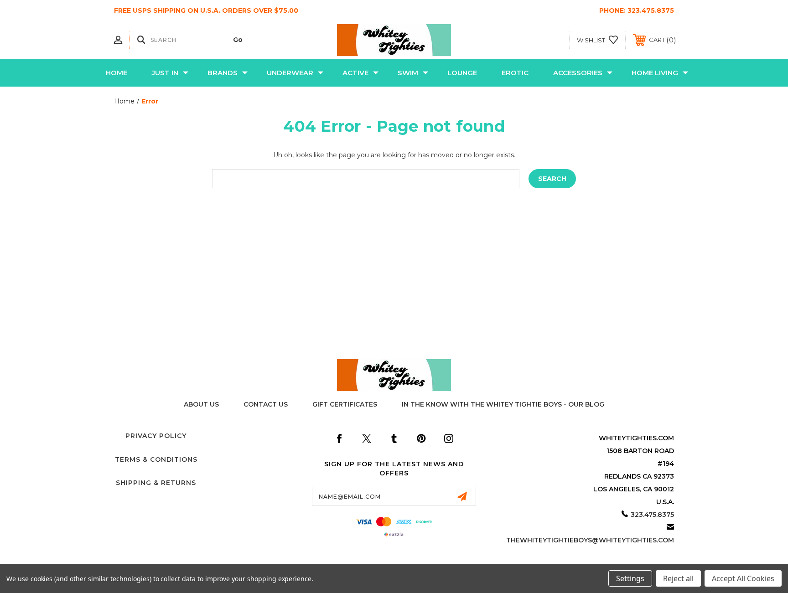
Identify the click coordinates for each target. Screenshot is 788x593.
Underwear (290, 72)
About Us (201, 404)
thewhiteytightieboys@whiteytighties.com (590, 540)
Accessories (577, 72)
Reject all (678, 578)
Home (116, 72)
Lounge (462, 72)
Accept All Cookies (743, 578)
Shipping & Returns (156, 483)
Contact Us (266, 404)
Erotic (515, 72)
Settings (630, 578)
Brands (222, 72)
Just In (165, 72)
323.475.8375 (650, 10)
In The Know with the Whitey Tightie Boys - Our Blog (503, 404)
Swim (408, 72)
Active (355, 72)
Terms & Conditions (156, 459)
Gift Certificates (344, 404)
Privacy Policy (156, 436)
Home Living (655, 72)
